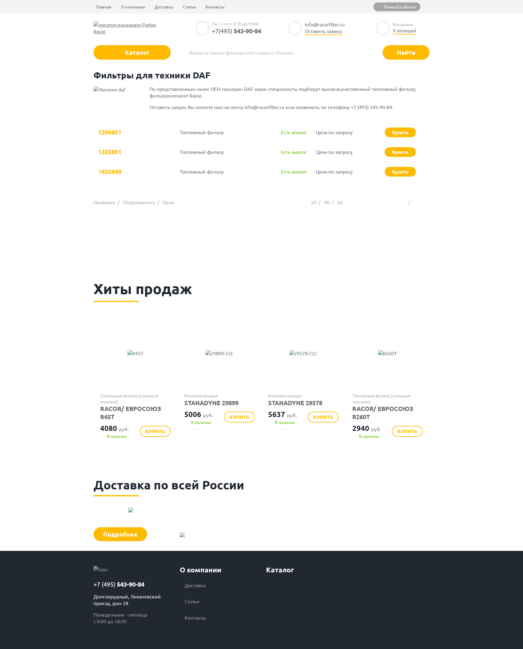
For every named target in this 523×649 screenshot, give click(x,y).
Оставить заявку (323, 31)
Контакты (215, 6)
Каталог (136, 52)
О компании (133, 6)
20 (313, 202)
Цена (168, 202)
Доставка (164, 6)
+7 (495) (119, 584)
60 (340, 202)
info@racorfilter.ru (325, 24)
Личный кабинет (399, 6)
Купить (155, 431)
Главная (103, 6)
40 (327, 202)
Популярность (139, 202)
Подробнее (120, 534)
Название (104, 202)
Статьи (189, 6)
